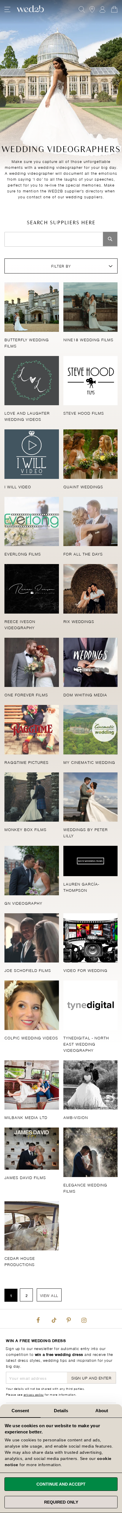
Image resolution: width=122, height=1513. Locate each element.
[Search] (110, 239)
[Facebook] (38, 1319)
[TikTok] (53, 1319)
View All (49, 1295)
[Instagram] (84, 1319)
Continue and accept (61, 1484)
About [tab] (101, 1410)
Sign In (102, 9)
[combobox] (61, 239)
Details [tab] (61, 1410)
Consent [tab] (20, 1410)
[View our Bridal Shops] (92, 9)
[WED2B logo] (30, 9)
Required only (61, 1502)
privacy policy (34, 1394)
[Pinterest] (69, 1319)
